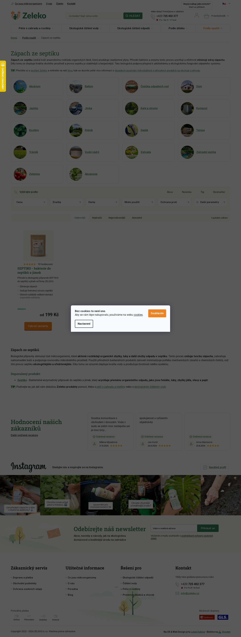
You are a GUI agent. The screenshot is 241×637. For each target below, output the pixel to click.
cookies (138, 314)
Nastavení (84, 323)
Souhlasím (157, 313)
